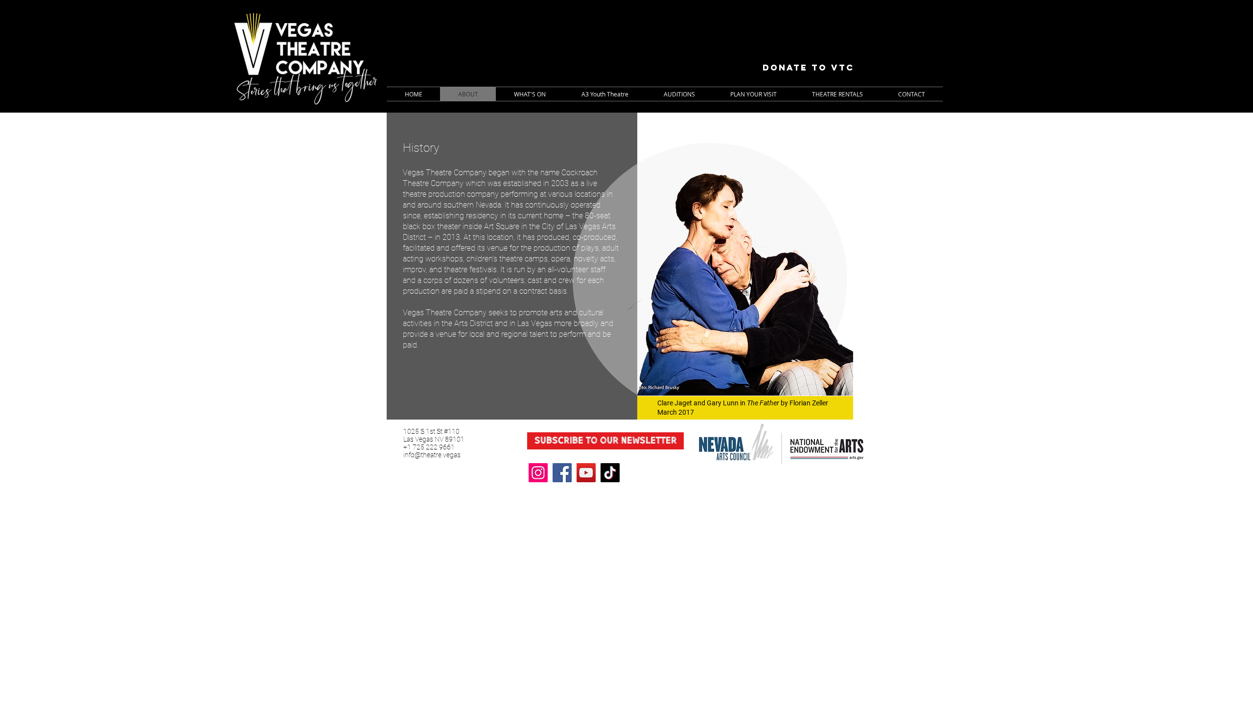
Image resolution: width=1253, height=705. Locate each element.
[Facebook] (562, 472)
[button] (529, 94)
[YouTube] (586, 472)
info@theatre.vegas (432, 455)
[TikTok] (610, 472)
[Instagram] (538, 472)
